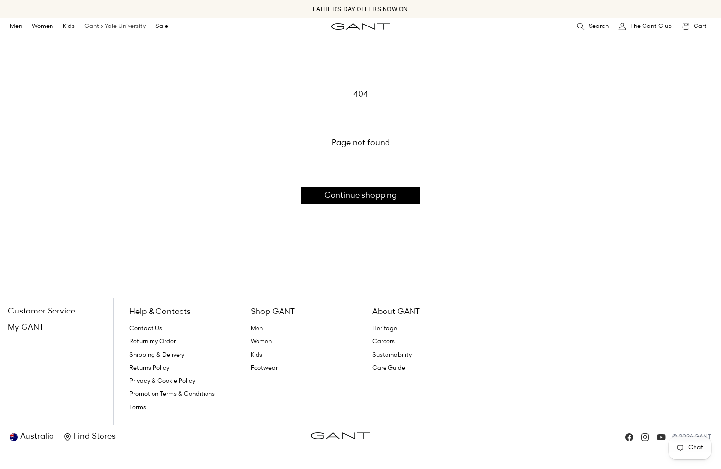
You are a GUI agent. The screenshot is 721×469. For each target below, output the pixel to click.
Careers (383, 342)
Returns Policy (149, 368)
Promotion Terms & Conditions (172, 394)
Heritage (384, 329)
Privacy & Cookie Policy (162, 381)
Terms (137, 408)
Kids (69, 26)
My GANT (26, 328)
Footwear (264, 368)
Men (16, 26)
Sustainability (392, 355)
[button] (16, 27)
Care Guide (388, 368)
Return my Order (152, 342)
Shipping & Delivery (156, 355)
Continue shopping (360, 196)
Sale (161, 26)
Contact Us (145, 329)
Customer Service (41, 311)
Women (42, 26)
